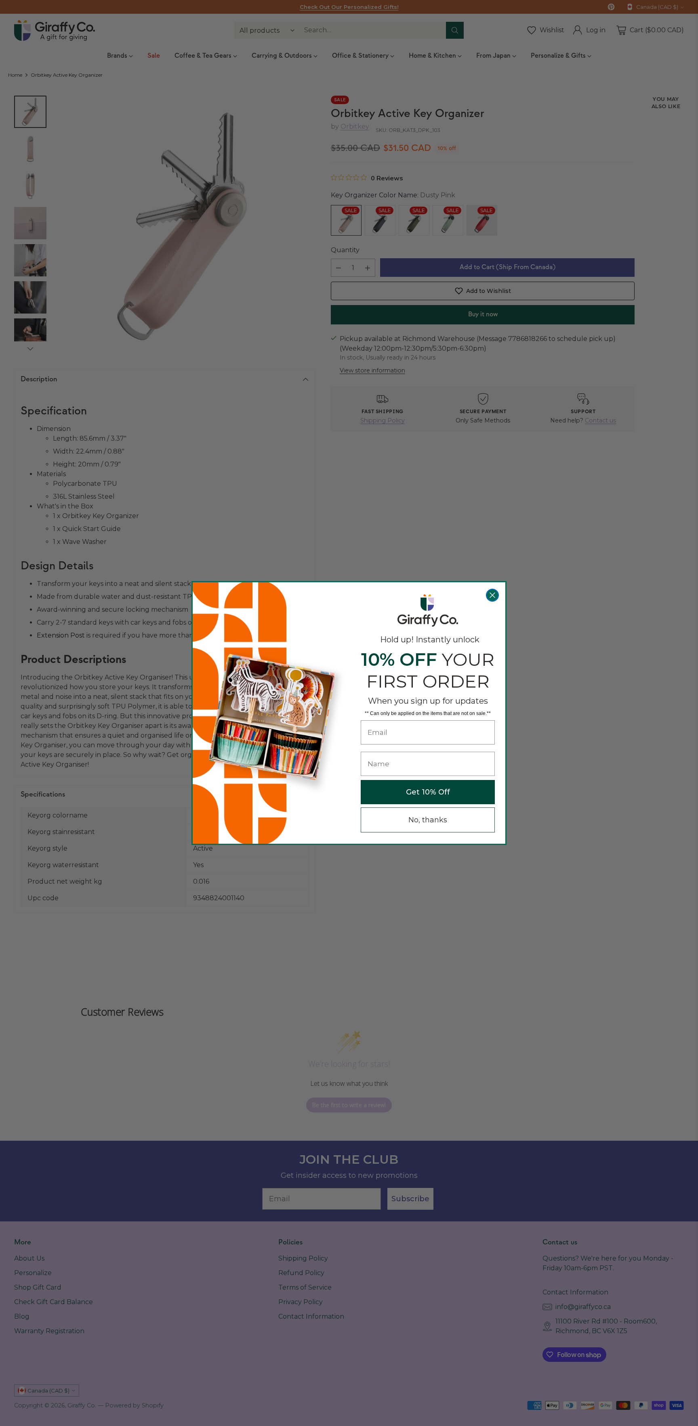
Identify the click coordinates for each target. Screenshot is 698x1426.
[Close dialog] (492, 595)
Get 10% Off (428, 792)
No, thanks (427, 819)
